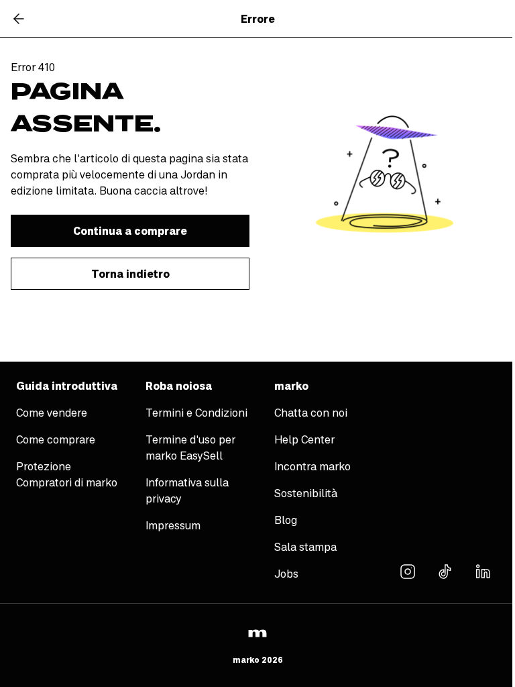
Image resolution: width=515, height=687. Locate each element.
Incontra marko (312, 466)
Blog (285, 520)
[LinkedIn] (483, 571)
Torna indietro (130, 274)
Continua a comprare (130, 231)
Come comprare (55, 439)
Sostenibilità (305, 493)
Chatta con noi (310, 413)
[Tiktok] (445, 571)
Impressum (173, 525)
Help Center (304, 439)
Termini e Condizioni (196, 413)
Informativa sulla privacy (187, 490)
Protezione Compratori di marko (66, 474)
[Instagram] (408, 571)
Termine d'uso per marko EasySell (190, 447)
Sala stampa (305, 547)
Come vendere (51, 413)
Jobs (286, 574)
